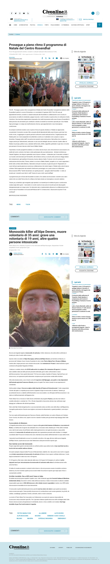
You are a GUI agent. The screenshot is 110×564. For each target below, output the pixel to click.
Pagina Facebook (11, 13)
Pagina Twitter (15, 13)
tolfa (28, 204)
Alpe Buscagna (22, 516)
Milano (19, 518)
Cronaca (17, 34)
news (19, 204)
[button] (97, 13)
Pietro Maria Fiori (24, 513)
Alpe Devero (59, 513)
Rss (28, 13)
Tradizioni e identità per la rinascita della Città (21, 20)
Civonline (11, 34)
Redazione (12, 57)
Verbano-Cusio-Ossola (56, 516)
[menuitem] (15, 25)
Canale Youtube (24, 13)
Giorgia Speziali (18, 253)
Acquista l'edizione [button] (86, 86)
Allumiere (42, 513)
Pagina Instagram (19, 13)
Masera (30, 518)
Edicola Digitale (88, 19)
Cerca (92, 13)
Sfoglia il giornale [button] (86, 83)
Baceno (38, 516)
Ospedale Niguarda (45, 518)
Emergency (62, 518)
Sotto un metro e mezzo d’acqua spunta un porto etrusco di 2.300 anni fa (81, 134)
